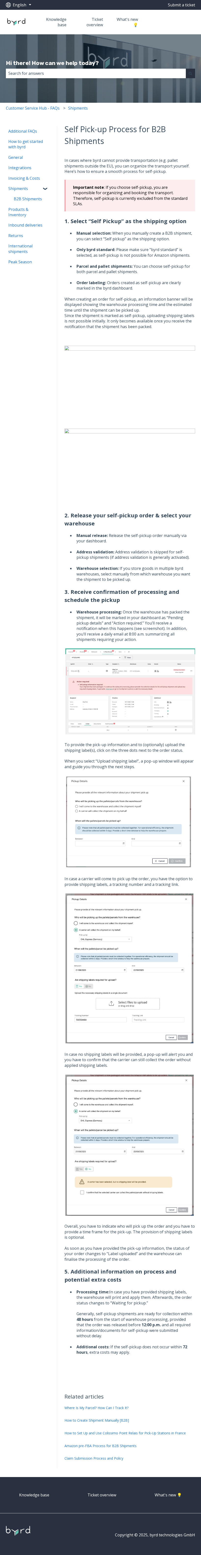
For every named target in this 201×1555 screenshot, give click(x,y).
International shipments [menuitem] (20, 248)
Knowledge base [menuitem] (34, 1495)
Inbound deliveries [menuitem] (25, 225)
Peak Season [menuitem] (20, 262)
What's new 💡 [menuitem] (168, 1495)
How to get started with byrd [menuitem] (25, 144)
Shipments (78, 108)
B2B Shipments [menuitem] (28, 199)
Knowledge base (56, 22)
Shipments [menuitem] (18, 188)
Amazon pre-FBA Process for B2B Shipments (100, 1445)
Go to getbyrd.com (173, 22)
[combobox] (96, 73)
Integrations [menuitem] (19, 167)
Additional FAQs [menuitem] (22, 131)
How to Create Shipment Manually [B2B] (96, 1420)
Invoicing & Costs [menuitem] (24, 178)
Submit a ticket (181, 5)
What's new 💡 (127, 22)
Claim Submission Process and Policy (93, 1458)
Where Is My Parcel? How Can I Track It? (96, 1407)
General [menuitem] (15, 157)
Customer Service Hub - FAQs (33, 108)
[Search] (190, 73)
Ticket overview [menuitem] (102, 1495)
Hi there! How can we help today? (52, 63)
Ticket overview (95, 22)
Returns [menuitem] (15, 235)
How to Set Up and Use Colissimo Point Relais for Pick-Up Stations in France (125, 1433)
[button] (46, 189)
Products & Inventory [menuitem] (18, 212)
